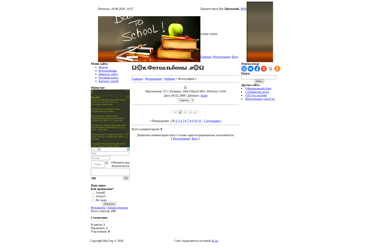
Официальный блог (258, 88)
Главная (205, 56)
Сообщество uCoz (257, 92)
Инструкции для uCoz (260, 98)
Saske (204, 95)
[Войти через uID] (244, 69)
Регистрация (221, 56)
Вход (235, 56)
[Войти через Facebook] (257, 69)
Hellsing (170, 78)
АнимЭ (101, 196)
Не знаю (101, 200)
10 (195, 120)
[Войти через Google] (270, 69)
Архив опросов (117, 207)
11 (199, 120)
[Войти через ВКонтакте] (251, 69)
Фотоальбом (153, 78)
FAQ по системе (256, 95)
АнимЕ (100, 192)
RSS (244, 8)
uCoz (215, 240)
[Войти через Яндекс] (264, 69)
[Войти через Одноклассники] (277, 69)
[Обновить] (128, 148)
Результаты (98, 207)
